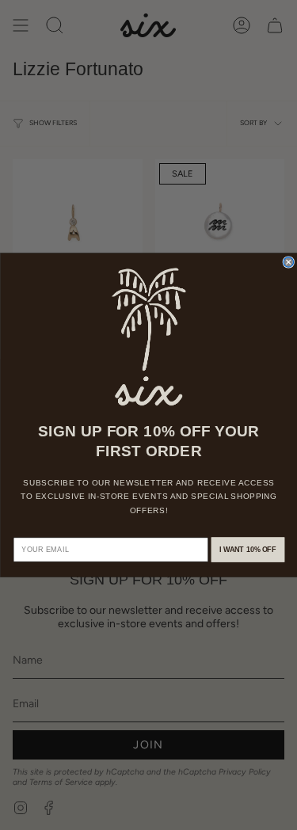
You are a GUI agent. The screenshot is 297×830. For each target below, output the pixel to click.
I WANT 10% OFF (247, 550)
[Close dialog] (289, 262)
